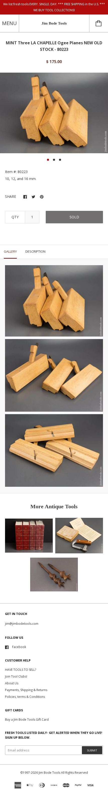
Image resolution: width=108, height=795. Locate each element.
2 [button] (54, 160)
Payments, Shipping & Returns (26, 690)
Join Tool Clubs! (16, 676)
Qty (15, 217)
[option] (54, 113)
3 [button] (60, 160)
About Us (11, 683)
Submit (92, 750)
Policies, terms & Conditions (25, 697)
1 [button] (48, 160)
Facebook (19, 647)
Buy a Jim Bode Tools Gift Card (27, 719)
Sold (74, 217)
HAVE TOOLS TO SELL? (20, 670)
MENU (9, 23)
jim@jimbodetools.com (21, 623)
